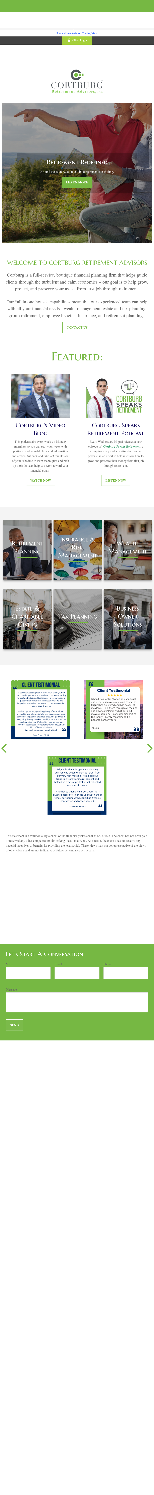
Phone (107, 964)
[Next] (150, 748)
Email (58, 964)
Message (11, 989)
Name (9, 964)
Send (14, 1025)
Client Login (79, 40)
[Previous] (4, 748)
